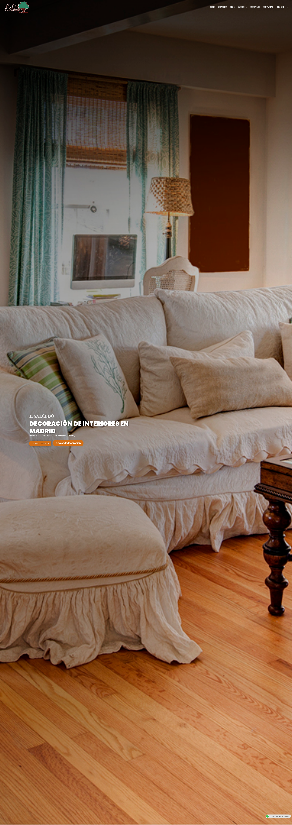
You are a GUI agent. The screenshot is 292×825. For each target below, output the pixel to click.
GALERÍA (241, 7)
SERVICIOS (222, 7)
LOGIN (281, 7)
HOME (212, 7)
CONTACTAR (268, 7)
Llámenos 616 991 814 (40, 443)
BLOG (232, 7)
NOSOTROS (255, 7)
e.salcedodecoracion (68, 443)
